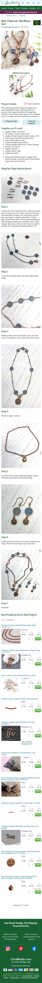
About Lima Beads (10, 934)
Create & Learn (11, 16)
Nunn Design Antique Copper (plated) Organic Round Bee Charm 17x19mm (20, 852)
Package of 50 (27, 744)
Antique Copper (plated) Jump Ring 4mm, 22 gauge (19, 827)
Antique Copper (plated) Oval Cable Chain (18, 625)
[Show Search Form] (23, 3)
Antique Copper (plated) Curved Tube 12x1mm (20, 803)
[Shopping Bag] (38, 3)
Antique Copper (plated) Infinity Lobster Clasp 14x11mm (20, 651)
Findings (24, 8)
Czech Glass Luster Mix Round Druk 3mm (18, 675)
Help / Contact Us (31, 934)
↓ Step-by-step (10, 121)
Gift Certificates (10, 939)
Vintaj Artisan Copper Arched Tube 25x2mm (19, 699)
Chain (17, 8)
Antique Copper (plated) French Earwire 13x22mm (18, 723)
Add (38, 639)
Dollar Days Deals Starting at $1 (25, 12)
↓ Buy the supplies (31, 122)
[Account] (33, 3)
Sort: (3, 620)
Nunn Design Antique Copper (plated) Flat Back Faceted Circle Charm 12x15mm (19, 877)
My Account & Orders (10, 937)
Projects (22, 16)
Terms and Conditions (29, 977)
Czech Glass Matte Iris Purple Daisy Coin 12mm (18, 753)
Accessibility (27, 976)
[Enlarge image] (21, 188)
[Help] (28, 3)
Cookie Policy (14, 977)
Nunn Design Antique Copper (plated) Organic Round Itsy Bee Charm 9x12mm (20, 779)
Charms (11, 8)
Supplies (32, 8)
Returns (31, 939)
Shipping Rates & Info (31, 937)
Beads (3, 8)
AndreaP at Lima (11, 27)
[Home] (2, 16)
